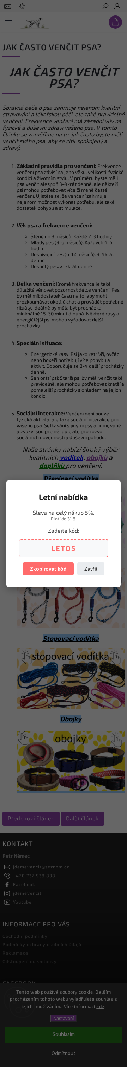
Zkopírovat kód (48, 569)
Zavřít (90, 569)
